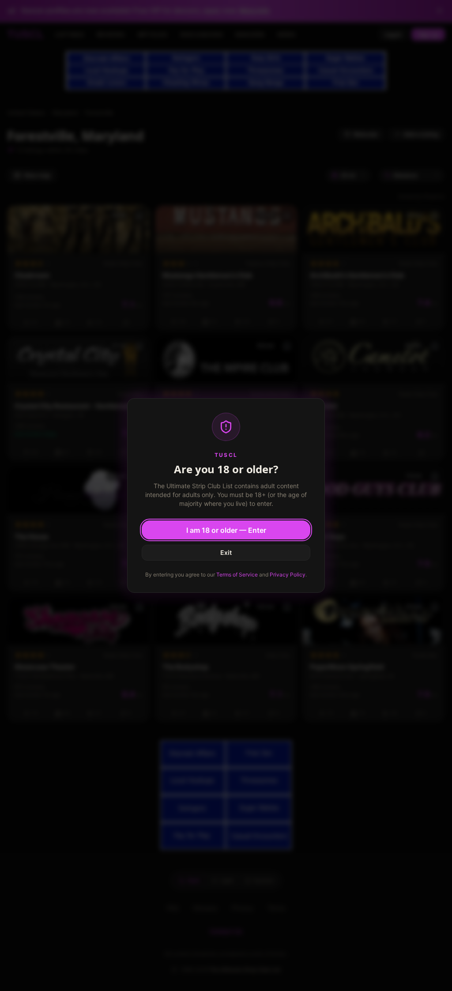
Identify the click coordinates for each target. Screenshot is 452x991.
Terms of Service (237, 574)
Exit (226, 552)
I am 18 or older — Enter (226, 530)
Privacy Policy (287, 574)
